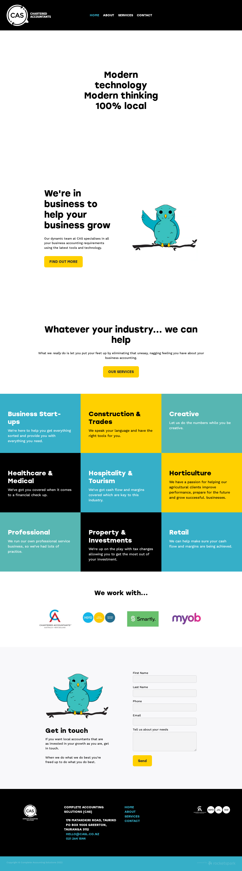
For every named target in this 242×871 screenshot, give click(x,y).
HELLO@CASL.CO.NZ (82, 834)
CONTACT (144, 15)
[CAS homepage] (29, 15)
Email (137, 715)
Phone (137, 701)
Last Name (140, 687)
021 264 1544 (76, 838)
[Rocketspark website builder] (216, 863)
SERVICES (125, 15)
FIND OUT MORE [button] (63, 261)
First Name (140, 673)
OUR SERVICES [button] (121, 371)
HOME (94, 15)
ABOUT (108, 15)
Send (142, 760)
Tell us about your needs (150, 729)
